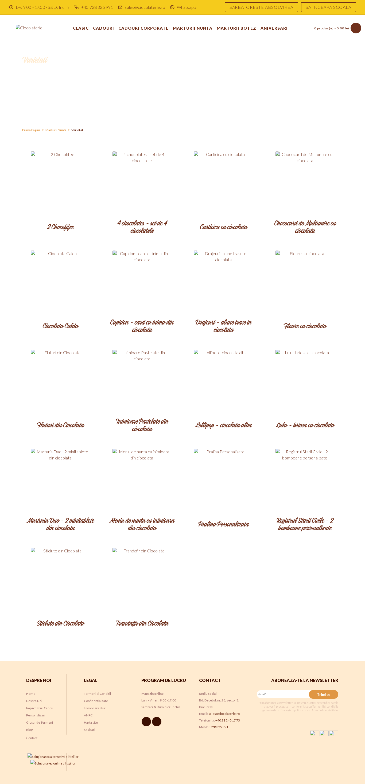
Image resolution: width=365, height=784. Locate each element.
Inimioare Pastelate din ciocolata (142, 425)
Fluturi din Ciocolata (60, 425)
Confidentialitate (96, 701)
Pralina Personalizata (223, 524)
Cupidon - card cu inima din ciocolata (141, 326)
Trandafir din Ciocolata (142, 623)
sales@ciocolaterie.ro (224, 714)
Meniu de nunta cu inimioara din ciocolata (141, 524)
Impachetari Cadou (39, 708)
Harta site (91, 722)
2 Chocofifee (60, 227)
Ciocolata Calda (60, 326)
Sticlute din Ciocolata (60, 623)
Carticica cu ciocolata (223, 227)
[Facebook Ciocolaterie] (147, 721)
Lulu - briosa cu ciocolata (305, 425)
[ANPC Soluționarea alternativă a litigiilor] (53, 757)
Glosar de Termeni (39, 722)
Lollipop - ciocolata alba (223, 425)
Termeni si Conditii (97, 694)
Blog (29, 730)
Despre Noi (34, 701)
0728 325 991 (218, 727)
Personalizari (35, 715)
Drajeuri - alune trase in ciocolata (223, 326)
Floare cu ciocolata (305, 326)
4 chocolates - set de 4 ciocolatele (142, 227)
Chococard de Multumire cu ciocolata (305, 227)
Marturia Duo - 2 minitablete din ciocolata (60, 524)
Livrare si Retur (95, 708)
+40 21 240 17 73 (227, 720)
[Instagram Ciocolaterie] (157, 721)
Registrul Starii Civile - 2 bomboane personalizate (305, 524)
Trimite (323, 694)
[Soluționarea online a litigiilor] (53, 763)
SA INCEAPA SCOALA (328, 7)
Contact (31, 738)
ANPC (88, 715)
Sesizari (89, 730)
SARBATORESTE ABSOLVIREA (261, 7)
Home (30, 694)
